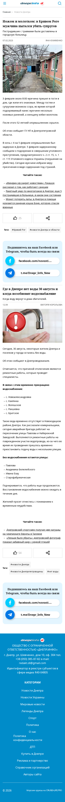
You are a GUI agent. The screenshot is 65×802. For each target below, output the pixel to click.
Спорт (32, 718)
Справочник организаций (33, 767)
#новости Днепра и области (45, 229)
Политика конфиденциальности (27, 738)
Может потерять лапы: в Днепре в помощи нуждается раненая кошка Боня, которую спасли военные (31, 203)
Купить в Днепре (32, 754)
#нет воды (52, 571)
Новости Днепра (32, 690)
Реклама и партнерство (32, 760)
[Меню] (5, 3)
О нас (32, 732)
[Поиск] (60, 3)
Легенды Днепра (32, 711)
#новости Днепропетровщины (27, 571)
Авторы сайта (33, 774)
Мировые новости (32, 704)
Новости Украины (32, 697)
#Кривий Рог (19, 229)
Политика (32, 725)
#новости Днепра (20, 564)
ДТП (32, 747)
